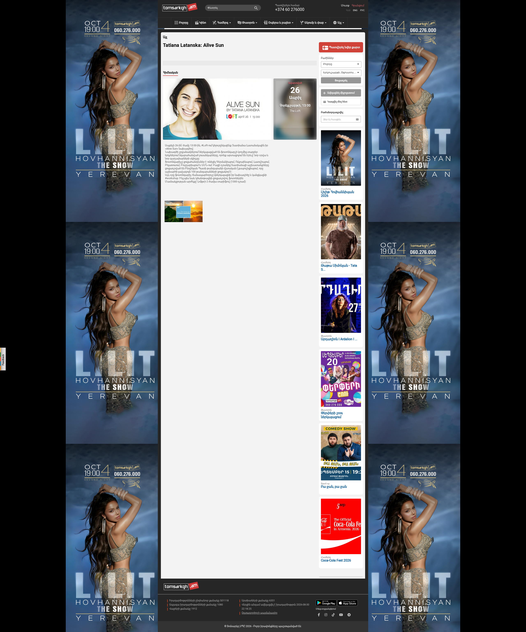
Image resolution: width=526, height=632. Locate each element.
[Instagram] (325, 615)
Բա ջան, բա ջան (334, 487)
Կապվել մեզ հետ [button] (337, 101)
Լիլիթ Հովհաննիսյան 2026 (337, 194)
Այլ (165, 37)
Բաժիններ (327, 58)
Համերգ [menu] (223, 22)
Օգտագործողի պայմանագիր (259, 612)
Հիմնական (170, 72)
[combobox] (341, 64)
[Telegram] (349, 615)
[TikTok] (333, 615)
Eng (355, 10)
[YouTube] (341, 615)
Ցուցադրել (341, 80)
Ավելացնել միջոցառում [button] (341, 92)
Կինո (202, 22)
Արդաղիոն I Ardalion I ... (339, 339)
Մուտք (345, 5)
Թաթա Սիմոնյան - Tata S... (339, 267)
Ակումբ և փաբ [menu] (314, 22)
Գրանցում (358, 5)
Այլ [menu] (340, 22)
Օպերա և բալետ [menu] (279, 22)
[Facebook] (319, 615)
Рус (362, 10)
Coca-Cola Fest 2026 (336, 560)
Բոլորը (183, 22)
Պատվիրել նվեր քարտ (344, 47)
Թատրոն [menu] (248, 22)
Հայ (348, 10)
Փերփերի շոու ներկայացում (332, 415)
